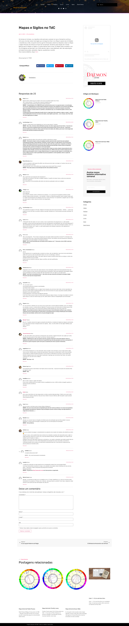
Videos (49, 4)
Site (20, 522)
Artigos (43, 4)
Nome (21, 511)
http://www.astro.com (38, 470)
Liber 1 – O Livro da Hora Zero (97, 598)
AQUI (36, 52)
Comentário (22, 494)
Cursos (61, 4)
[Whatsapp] (66, 8)
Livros (67, 4)
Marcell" (25, 319)
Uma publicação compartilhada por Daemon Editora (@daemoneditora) (99, 59)
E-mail (21, 517)
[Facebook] (59, 8)
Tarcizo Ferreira (26, 333)
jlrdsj (24, 392)
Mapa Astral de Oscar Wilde (102, 141)
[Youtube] (63, 8)
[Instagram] (61, 8)
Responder (25, 117)
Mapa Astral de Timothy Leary (50, 608)
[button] (40, 65)
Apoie (73, 4)
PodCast (55, 4)
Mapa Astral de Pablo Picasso (27, 609)
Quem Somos (80, 4)
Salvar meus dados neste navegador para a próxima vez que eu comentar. (39, 528)
